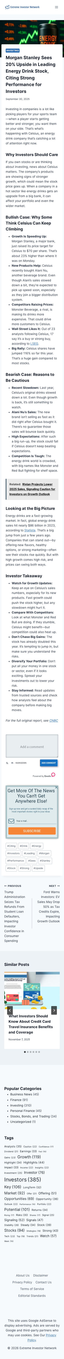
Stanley (45, 860)
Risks (22, 1214)
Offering (47, 1193)
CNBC (53, 720)
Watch (48, 1236)
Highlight (13, 1162)
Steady (28, 1225)
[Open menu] (56, 7)
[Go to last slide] (10, 1010)
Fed (42, 1151)
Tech (9, 1236)
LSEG (34, 343)
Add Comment (49, 762)
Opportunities (19, 1199)
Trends (32, 1236)
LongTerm (32, 1187)
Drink (23, 845)
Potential (17, 1209)
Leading (29, 853)
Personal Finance (22, 1111)
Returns (40, 1210)
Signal (48, 1215)
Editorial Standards (32, 1295)
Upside (38, 868)
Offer (32, 1193)
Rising (9, 1215)
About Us (23, 1275)
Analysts (13, 1146)
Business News (21, 1094)
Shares (35, 1215)
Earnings (28, 1151)
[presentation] (32, 990)
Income (26, 1167)
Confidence (46, 1146)
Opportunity (47, 1199)
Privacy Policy (22, 1282)
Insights (42, 1167)
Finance (16, 1100)
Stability (11, 1225)
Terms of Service (32, 1289)
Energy (36, 845)
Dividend (11, 1151)
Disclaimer (40, 1275)
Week (9, 1241)
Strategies (33, 1231)
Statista (29, 530)
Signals (34, 1220)
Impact (11, 1167)
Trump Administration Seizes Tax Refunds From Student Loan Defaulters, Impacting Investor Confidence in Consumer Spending (14, 913)
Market (14, 1193)
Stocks (14, 1230)
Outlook (11, 1204)
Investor (34, 1172)
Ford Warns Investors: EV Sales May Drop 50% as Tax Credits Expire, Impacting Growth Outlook (48, 903)
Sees (32, 860)
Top (21, 1236)
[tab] (25, 1052)
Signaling (14, 1220)
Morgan (44, 853)
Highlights (33, 1162)
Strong (24, 868)
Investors (13, 853)
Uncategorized (20, 1122)
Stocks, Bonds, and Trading (30, 1116)
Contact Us (44, 1282)
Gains (10, 1157)
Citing (11, 845)
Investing (12, 50)
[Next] (54, 1010)
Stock (11, 868)
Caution (30, 1146)
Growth (29, 1156)
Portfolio (44, 1204)
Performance (15, 860)
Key (12, 1187)
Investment (13, 1172)
